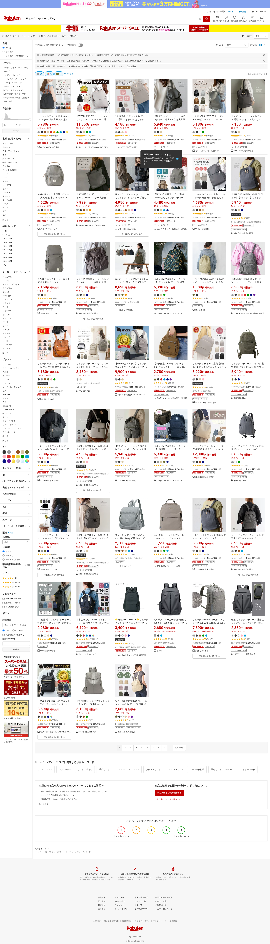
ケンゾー (6, 376)
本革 (4, 155)
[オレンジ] (13, 456)
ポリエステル (8, 143)
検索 (17, 131)
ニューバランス (9, 410)
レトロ (5, 341)
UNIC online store (202, 229)
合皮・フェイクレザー (11, 151)
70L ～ (5, 265)
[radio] (3, 48)
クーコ (5, 417)
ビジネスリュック (177, 769)
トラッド (6, 303)
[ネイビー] (4, 461)
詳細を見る (131, 66)
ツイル (5, 181)
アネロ (5, 372)
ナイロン (6, 147)
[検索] (207, 19)
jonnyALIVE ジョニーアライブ (169, 314)
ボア (4, 211)
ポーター (6, 436)
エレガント (7, 292)
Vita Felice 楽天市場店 (243, 151)
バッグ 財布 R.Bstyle (87, 732)
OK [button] (177, 159)
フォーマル (7, 311)
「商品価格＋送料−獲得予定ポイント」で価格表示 (55, 45)
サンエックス (8, 364)
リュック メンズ (44, 769)
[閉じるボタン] (264, 55)
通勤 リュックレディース (222, 769)
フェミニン (7, 299)
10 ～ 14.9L (7, 239)
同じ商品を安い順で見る (54, 234)
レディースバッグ (82, 852)
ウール (5, 177)
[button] (259, 12)
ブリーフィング (9, 421)
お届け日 (6, 547)
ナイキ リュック (247, 769)
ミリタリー (7, 333)
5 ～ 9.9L (6, 235)
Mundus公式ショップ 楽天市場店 (132, 655)
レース (5, 204)
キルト (5, 189)
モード (5, 326)
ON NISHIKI (200, 310)
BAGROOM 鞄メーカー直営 (168, 566)
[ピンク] (4, 456)
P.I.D (4, 402)
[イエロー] (18, 456)
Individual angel (47, 399)
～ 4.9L (5, 231)
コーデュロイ (8, 200)
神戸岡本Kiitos (240, 398)
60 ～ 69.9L (7, 261)
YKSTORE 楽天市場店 (127, 147)
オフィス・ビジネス (10, 284)
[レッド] (9, 456)
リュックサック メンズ (128, 769)
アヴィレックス (9, 432)
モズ (4, 391)
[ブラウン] (18, 452)
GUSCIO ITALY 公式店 (49, 147)
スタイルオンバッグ (48, 229)
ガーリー (6, 322)
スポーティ (7, 318)
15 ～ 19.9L (7, 242)
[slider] (2, 119)
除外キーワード (9, 639)
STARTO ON (84, 391)
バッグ (68, 852)
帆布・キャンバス (10, 162)
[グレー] (9, 452)
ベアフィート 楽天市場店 (205, 403)
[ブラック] (4, 452)
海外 (11, 533)
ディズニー (7, 398)
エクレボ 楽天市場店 (126, 732)
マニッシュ (7, 348)
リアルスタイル (9, 425)
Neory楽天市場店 (47, 651)
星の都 (159, 651)
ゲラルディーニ (9, 413)
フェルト (6, 196)
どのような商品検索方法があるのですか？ (59, 795)
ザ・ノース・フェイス (11, 387)
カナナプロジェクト (10, 368)
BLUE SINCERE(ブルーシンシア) (93, 226)
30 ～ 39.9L (7, 250)
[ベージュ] (22, 452)
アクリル (6, 166)
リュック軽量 (198, 769)
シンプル (6, 281)
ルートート (7, 394)
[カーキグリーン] (27, 452)
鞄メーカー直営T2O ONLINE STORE (94, 147)
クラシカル (7, 296)
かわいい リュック (154, 769)
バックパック (65, 769)
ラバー (5, 215)
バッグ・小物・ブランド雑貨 (48, 852)
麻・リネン (7, 185)
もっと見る (43, 804)
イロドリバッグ (124, 566)
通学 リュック (105, 769)
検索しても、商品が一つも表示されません (59, 799)
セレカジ (6, 337)
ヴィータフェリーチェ (11, 428)
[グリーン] (22, 456)
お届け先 (6, 537)
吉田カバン (7, 406)
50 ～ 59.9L (7, 257)
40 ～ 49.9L (7, 254)
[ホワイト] (13, 452)
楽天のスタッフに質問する (169, 793)
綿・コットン (8, 159)
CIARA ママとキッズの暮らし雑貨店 (172, 229)
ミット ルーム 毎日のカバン (207, 151)
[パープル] (9, 461)
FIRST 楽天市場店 (125, 310)
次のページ (179, 748)
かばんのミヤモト (202, 651)
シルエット (7, 383)
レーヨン (6, 192)
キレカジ (6, 314)
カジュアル (7, 277)
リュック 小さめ (85, 769)
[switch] (27, 565)
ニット (5, 174)
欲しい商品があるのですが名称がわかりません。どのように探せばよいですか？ (75, 791)
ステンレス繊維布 (10, 170)
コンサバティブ (9, 345)
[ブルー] (27, 456)
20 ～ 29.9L (7, 246)
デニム (5, 207)
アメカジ (6, 329)
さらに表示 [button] (8, 101)
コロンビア (7, 379)
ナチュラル (7, 288)
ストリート (7, 307)
